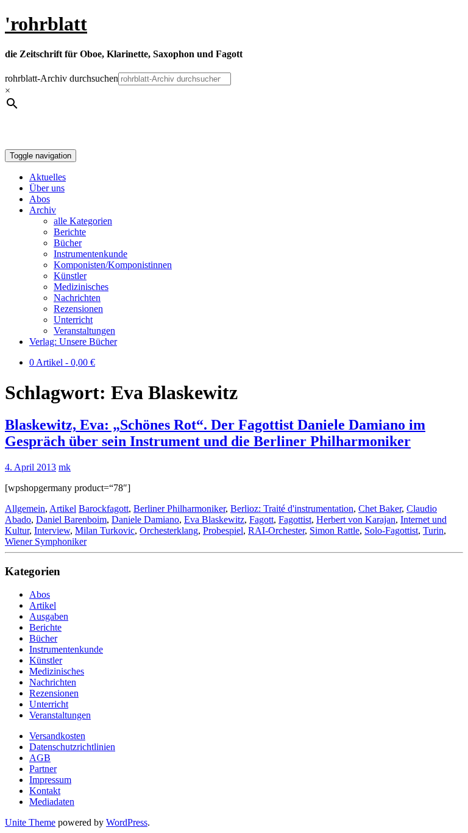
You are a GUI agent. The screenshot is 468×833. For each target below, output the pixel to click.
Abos (39, 199)
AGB (40, 758)
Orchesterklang (169, 530)
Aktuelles (47, 177)
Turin (433, 530)
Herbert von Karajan (355, 519)
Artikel (62, 508)
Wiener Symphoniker (46, 541)
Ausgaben (48, 616)
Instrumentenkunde (90, 254)
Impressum (50, 780)
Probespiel (223, 530)
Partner (43, 769)
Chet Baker (380, 508)
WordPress (126, 822)
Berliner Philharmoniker (179, 508)
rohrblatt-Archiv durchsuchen (61, 78)
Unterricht (73, 319)
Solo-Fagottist (391, 530)
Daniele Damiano (145, 519)
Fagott (261, 519)
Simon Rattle (335, 530)
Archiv (42, 210)
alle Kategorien (83, 221)
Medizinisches (81, 287)
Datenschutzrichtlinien (72, 747)
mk (64, 467)
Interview (52, 530)
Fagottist (294, 519)
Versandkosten (57, 736)
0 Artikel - (62, 362)
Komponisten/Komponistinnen (113, 265)
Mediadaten (51, 801)
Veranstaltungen (84, 330)
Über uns (47, 188)
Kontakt (44, 790)
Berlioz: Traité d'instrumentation (291, 508)
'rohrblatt (46, 24)
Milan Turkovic (105, 530)
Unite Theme (30, 822)
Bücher (68, 243)
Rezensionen (78, 308)
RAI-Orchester (276, 530)
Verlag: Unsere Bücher (73, 341)
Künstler (70, 276)
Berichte (70, 232)
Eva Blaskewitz (214, 519)
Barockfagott (104, 508)
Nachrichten (77, 297)
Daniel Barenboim (71, 519)
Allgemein (25, 508)
